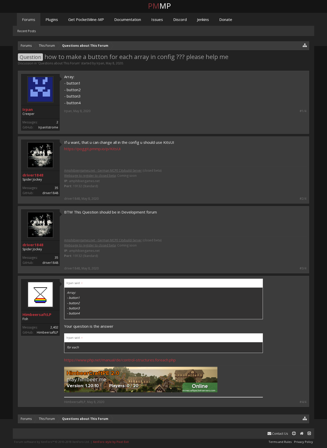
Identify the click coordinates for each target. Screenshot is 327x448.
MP (163, 6)
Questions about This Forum (58, 63)
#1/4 (303, 111)
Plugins (51, 19)
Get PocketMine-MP (86, 19)
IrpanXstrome (48, 127)
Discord (180, 19)
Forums (28, 19)
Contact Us (279, 433)
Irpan (100, 63)
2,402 (54, 327)
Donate (225, 19)
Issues (157, 19)
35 (56, 188)
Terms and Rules (279, 442)
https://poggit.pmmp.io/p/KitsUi (92, 148)
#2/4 (303, 199)
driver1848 (32, 175)
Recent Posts (26, 31)
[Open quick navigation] (305, 45)
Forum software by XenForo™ (52, 442)
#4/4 (303, 402)
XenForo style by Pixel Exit (111, 442)
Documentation (127, 19)
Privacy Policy (303, 442)
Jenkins (203, 19)
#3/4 (303, 268)
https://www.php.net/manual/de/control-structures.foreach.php (120, 359)
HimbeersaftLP (36, 314)
